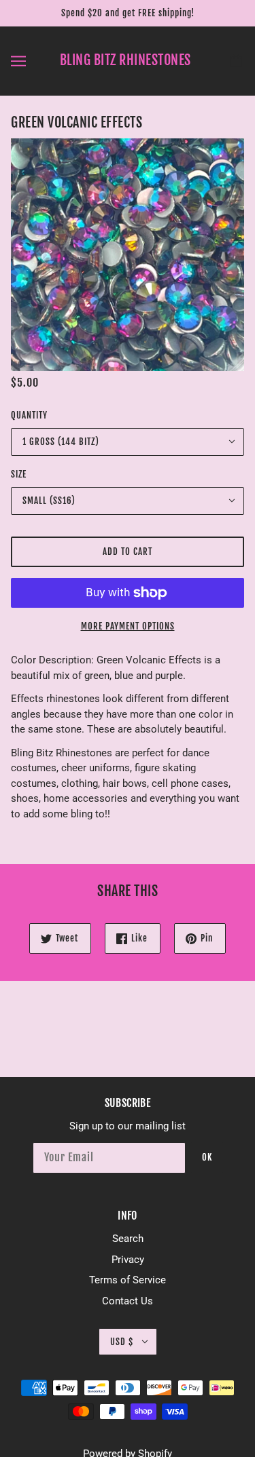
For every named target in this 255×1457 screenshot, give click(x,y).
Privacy (128, 1260)
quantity (29, 415)
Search (127, 1238)
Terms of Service (127, 1280)
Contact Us (127, 1301)
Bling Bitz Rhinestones (125, 60)
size (19, 474)
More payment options (128, 626)
